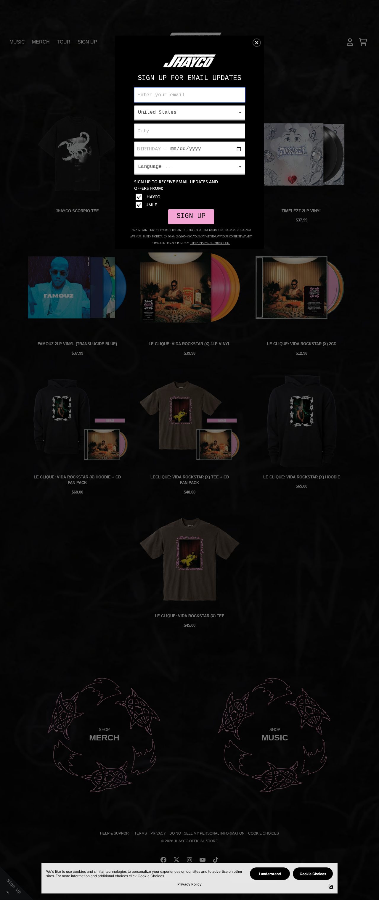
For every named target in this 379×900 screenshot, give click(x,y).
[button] (256, 42)
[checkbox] (190, 197)
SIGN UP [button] (190, 216)
